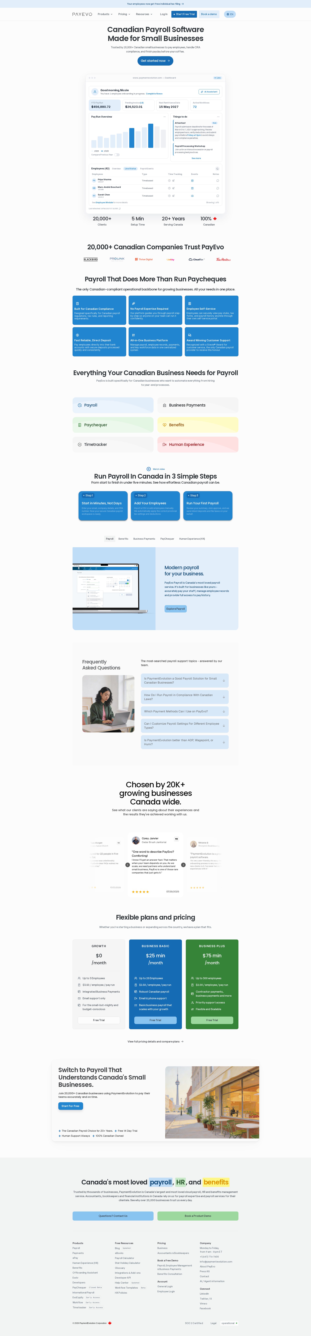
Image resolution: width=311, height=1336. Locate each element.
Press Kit (205, 1271)
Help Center (122, 1282)
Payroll (76, 1248)
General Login (165, 1286)
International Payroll (83, 1292)
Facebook (205, 1308)
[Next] (183, 865)
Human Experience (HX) (85, 1263)
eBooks (119, 1253)
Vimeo (203, 1303)
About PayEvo (207, 1266)
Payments (78, 1253)
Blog (117, 1248)
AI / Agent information (212, 1281)
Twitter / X (206, 1298)
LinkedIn (204, 1293)
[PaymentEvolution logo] (82, 14)
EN (231, 14)
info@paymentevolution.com (216, 1261)
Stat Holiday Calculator (127, 1263)
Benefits (77, 1267)
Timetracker (79, 1307)
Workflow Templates (126, 1287)
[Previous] (127, 865)
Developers (79, 1282)
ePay (75, 1258)
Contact (204, 1276)
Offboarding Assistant (85, 1272)
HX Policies (121, 1292)
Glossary (120, 1268)
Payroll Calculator (124, 1258)
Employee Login (166, 1291)
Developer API (123, 1277)
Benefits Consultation (169, 1274)
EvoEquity (78, 1297)
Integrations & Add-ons (128, 1272)
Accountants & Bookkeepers (173, 1253)
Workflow (78, 1302)
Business (162, 1248)
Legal (214, 1323)
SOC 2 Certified (194, 1323)
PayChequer (79, 1287)
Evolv (75, 1277)
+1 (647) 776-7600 (209, 1256)
